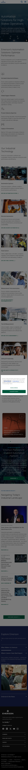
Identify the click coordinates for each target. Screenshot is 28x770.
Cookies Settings (14, 387)
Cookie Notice (16, 381)
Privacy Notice (7, 381)
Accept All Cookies (14, 391)
